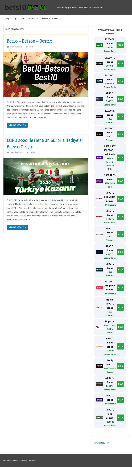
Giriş (7, 18)
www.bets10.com (101, 442)
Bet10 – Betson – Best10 (29, 41)
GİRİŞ (120, 45)
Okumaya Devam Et (16, 125)
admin (31, 47)
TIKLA (120, 63)
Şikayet (18, 18)
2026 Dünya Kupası (50, 18)
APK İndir (31, 18)
